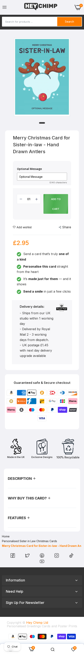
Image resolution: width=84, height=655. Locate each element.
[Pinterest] (42, 556)
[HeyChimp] (40, 7)
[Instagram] (57, 556)
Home (6, 536)
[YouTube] (42, 562)
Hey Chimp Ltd (37, 623)
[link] (52, 649)
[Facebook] (13, 556)
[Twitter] (27, 556)
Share (66, 227)
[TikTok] (71, 556)
